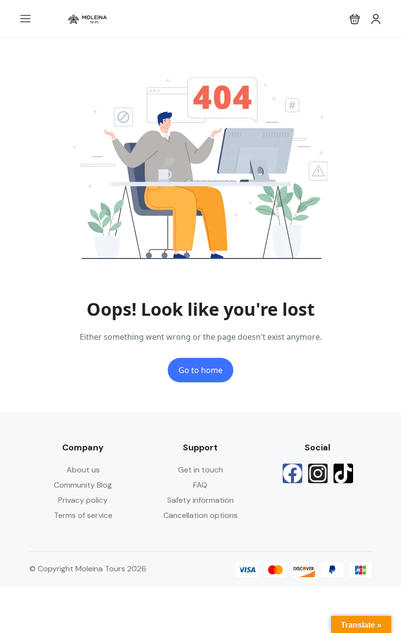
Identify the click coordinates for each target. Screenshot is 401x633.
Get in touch (200, 470)
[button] (354, 18)
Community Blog (83, 485)
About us (83, 470)
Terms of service (83, 515)
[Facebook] (292, 473)
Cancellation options (200, 515)
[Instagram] (318, 473)
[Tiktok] (343, 473)
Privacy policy (83, 500)
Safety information (200, 500)
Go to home (200, 370)
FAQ (200, 485)
